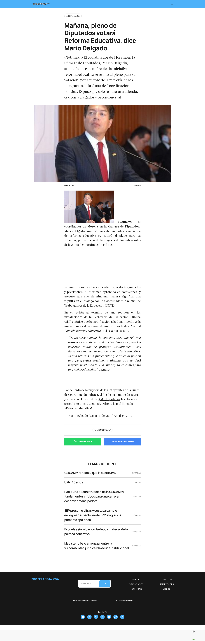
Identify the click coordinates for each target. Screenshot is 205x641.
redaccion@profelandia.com (88, 600)
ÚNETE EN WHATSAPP (83, 441)
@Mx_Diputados (109, 399)
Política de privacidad (124, 600)
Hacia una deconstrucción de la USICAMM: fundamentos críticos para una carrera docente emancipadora (94, 496)
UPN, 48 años (73, 482)
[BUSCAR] (104, 583)
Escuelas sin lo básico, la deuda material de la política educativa (96, 531)
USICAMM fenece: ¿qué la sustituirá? (90, 473)
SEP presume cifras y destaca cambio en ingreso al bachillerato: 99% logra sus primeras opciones (92, 515)
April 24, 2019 (123, 415)
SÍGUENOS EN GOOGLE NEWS (122, 441)
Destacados (73, 15)
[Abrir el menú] (172, 3)
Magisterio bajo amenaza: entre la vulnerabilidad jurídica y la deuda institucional (96, 545)
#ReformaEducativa (77, 408)
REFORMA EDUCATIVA (102, 430)
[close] (103, 631)
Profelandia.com (45, 579)
